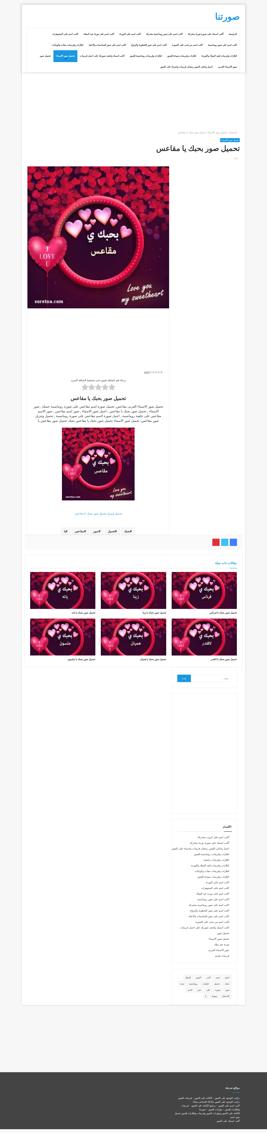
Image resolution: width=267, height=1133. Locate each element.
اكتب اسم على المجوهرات (65, 33)
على (208, 989)
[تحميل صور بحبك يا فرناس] (204, 590)
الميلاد (188, 977)
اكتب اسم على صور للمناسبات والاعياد (107, 44)
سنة (182, 983)
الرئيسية (233, 33)
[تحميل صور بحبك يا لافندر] (204, 637)
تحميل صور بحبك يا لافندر (224, 659)
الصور (198, 977)
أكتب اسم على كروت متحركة (213, 837)
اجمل (227, 977)
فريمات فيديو (222, 955)
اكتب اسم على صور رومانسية (222, 44)
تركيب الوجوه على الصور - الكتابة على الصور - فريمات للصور (209, 1097)
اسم (218, 977)
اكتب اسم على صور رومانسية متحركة (164, 33)
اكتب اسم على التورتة (130, 33)
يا (65, 531)
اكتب (208, 977)
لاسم (190, 989)
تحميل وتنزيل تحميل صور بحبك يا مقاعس (98, 513)
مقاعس (79, 531)
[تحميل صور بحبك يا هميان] (133, 637)
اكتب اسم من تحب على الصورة (187, 44)
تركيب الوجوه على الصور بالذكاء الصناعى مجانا (216, 1101)
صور (96, 531)
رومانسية (193, 983)
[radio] (111, 388)
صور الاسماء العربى (227, 66)
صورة (217, 989)
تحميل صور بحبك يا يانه (83, 612)
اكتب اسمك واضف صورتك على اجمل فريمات (102, 55)
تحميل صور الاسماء (65, 55)
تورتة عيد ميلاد (221, 944)
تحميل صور (45, 55)
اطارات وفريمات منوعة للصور (181, 55)
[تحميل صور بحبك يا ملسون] (62, 637)
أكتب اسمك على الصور (228, 1120)
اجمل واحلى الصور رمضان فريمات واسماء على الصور (186, 66)
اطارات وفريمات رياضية (216, 859)
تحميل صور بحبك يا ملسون (81, 659)
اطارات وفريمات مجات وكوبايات (67, 44)
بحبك (127, 531)
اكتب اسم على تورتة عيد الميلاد (98, 33)
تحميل (111, 531)
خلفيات (206, 983)
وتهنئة (214, 996)
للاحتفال (225, 996)
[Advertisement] (133, 101)
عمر (199, 989)
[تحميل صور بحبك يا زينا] (133, 590)
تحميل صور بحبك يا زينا (154, 612)
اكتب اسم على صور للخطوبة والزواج (149, 44)
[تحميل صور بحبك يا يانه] (62, 590)
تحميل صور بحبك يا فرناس (223, 612)
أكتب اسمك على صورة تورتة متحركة (206, 33)
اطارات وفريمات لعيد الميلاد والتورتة (219, 55)
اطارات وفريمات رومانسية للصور (146, 55)
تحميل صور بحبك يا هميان (153, 659)
